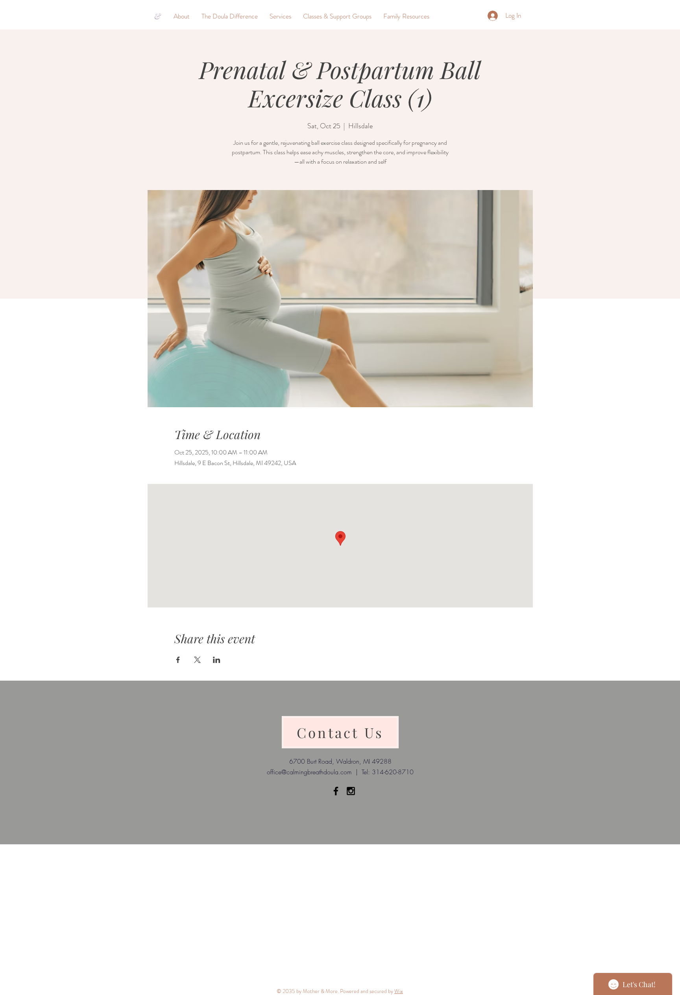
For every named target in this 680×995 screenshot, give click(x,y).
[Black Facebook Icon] (336, 791)
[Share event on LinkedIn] (216, 660)
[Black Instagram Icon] (351, 791)
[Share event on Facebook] (178, 660)
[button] (182, 16)
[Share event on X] (197, 660)
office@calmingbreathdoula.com (309, 772)
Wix (398, 991)
